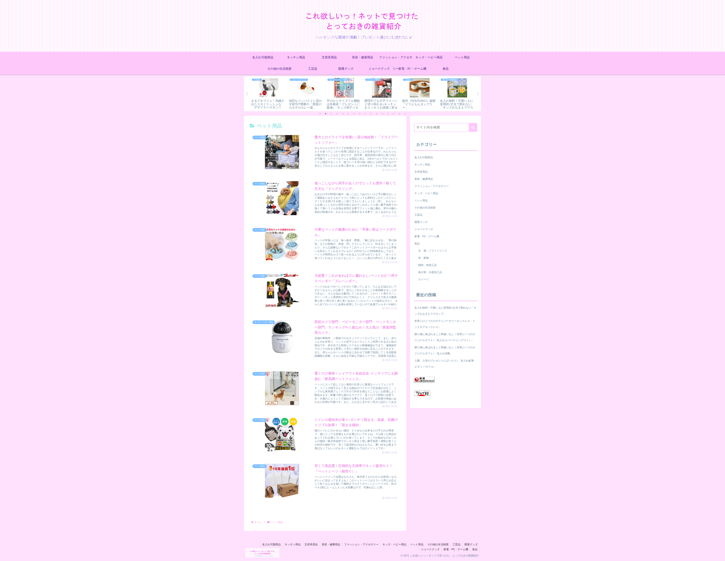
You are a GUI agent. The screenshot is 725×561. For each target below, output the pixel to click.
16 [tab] (405, 114)
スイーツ (423, 279)
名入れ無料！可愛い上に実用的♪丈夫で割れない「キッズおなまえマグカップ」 (445, 310)
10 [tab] (371, 114)
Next (478, 94)
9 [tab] (365, 114)
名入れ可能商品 (423, 157)
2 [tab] (326, 114)
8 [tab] (360, 114)
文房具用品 (421, 171)
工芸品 (418, 214)
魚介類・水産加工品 (430, 272)
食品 (417, 243)
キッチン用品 (422, 164)
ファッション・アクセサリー (431, 186)
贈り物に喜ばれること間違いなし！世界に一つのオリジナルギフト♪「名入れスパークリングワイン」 (444, 337)
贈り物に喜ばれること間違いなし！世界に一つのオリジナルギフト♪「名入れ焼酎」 (444, 350)
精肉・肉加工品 (427, 265)
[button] (473, 127)
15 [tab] (399, 114)
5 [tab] (343, 114)
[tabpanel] (268, 93)
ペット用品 (421, 200)
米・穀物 (423, 257)
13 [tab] (388, 114)
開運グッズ (421, 221)
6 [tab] (348, 114)
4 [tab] (337, 114)
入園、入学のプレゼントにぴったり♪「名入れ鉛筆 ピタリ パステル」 (444, 363)
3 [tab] (331, 114)
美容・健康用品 (423, 178)
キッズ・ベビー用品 (426, 193)
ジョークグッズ (423, 229)
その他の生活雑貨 (425, 207)
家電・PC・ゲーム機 (426, 236)
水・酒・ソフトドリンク (432, 250)
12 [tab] (382, 114)
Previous (247, 94)
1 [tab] (320, 114)
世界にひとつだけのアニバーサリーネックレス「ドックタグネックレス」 (444, 323)
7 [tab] (354, 114)
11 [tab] (377, 114)
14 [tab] (394, 114)
